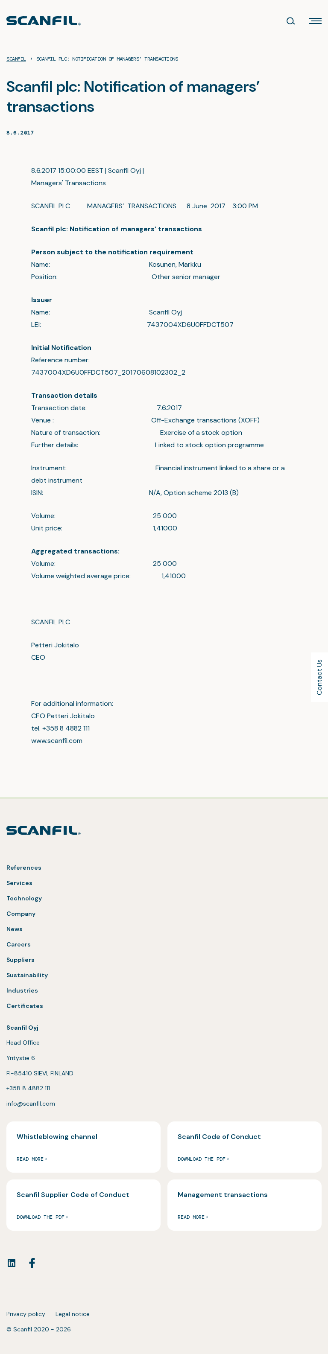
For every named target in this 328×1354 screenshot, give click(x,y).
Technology (24, 898)
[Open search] (291, 21)
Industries (22, 990)
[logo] (43, 20)
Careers (18, 944)
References (23, 867)
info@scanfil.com (30, 1103)
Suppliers (20, 960)
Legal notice (73, 1314)
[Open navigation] (315, 21)
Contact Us (319, 677)
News (14, 929)
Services (19, 883)
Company (20, 913)
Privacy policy (25, 1314)
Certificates (24, 1006)
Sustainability (27, 975)
